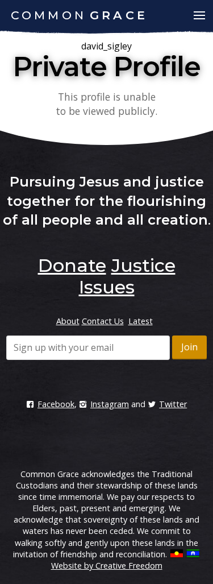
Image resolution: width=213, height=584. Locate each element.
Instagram (109, 404)
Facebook (55, 404)
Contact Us (103, 321)
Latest (140, 321)
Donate (72, 265)
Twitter (173, 404)
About (68, 321)
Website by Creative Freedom (106, 565)
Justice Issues (127, 276)
